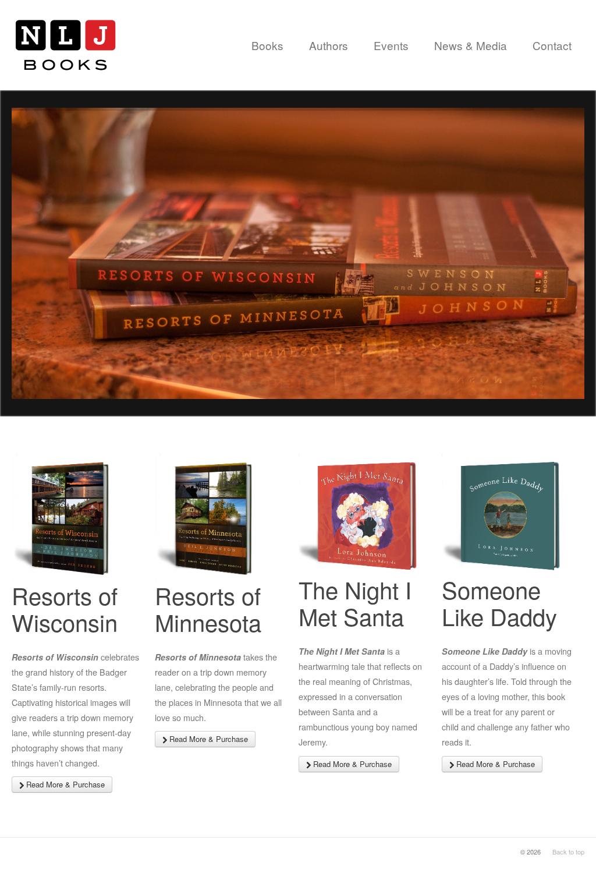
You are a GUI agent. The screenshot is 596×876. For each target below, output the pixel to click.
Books (267, 45)
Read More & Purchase (64, 784)
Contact (552, 45)
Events (391, 45)
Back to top (568, 851)
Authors (328, 45)
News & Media (470, 45)
